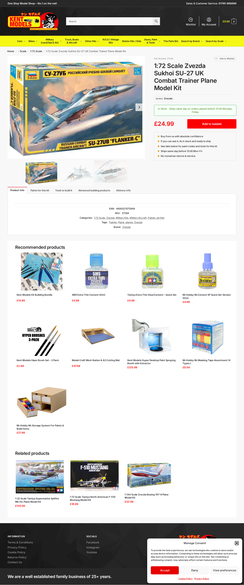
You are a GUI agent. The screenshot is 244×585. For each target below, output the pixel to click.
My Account (209, 24)
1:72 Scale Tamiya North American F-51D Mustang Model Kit (92, 498)
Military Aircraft (138, 217)
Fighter (113, 222)
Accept (165, 570)
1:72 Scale (36, 51)
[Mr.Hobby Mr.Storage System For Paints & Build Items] (42, 402)
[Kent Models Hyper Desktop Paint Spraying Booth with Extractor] (152, 337)
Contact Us (15, 562)
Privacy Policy (201, 578)
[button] (237, 543)
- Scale (22, 51)
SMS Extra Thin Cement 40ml (88, 294)
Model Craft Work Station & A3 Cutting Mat (96, 360)
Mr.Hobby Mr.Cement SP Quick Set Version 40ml (207, 296)
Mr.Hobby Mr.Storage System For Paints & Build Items (40, 427)
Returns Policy (17, 557)
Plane (121, 222)
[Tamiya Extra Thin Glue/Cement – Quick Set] (152, 271)
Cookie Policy (185, 578)
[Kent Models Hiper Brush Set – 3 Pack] (42, 337)
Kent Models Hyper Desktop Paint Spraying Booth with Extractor (151, 362)
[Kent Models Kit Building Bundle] (42, 271)
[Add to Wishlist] (61, 257)
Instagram (92, 547)
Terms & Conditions (20, 542)
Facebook (92, 542)
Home (10, 51)
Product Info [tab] (17, 190)
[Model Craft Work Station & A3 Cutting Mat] (97, 337)
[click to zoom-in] (76, 107)
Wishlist (191, 24)
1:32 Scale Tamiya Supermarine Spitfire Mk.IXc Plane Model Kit (37, 500)
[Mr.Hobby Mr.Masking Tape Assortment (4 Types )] (208, 337)
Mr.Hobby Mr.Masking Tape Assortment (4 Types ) (206, 362)
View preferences (224, 570)
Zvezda (110, 217)
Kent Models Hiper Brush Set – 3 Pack (38, 360)
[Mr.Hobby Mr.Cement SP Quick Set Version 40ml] (208, 271)
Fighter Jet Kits (156, 217)
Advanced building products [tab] (94, 190)
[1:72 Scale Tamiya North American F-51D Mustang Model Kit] (94, 476)
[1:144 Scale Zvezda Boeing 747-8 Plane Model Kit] (149, 474)
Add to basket (212, 124)
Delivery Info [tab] (123, 190)
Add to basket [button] (40, 311)
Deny (194, 570)
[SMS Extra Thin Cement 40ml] (97, 271)
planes (129, 222)
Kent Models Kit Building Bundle (34, 294)
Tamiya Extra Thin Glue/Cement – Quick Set (151, 294)
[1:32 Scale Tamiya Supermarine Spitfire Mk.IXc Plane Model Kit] (39, 476)
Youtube (91, 552)
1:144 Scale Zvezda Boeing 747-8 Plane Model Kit (147, 496)
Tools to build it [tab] (63, 190)
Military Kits (122, 217)
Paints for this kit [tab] (40, 190)
